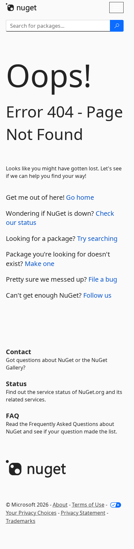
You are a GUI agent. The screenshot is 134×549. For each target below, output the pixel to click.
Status (16, 383)
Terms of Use (88, 504)
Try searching (97, 238)
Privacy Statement (83, 512)
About (60, 504)
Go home (80, 197)
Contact (18, 351)
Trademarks (20, 521)
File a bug (102, 279)
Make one (39, 263)
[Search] (117, 26)
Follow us (97, 295)
